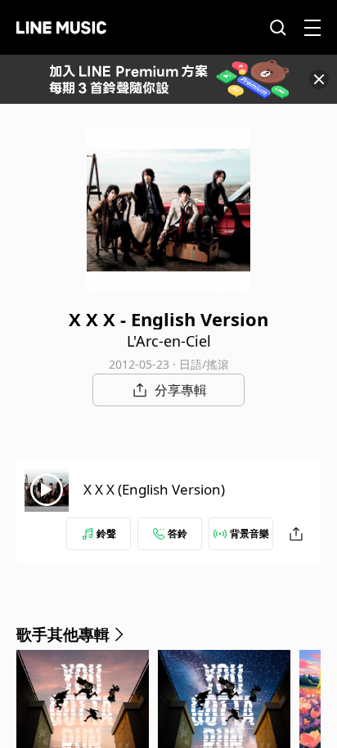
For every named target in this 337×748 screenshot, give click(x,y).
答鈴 (177, 533)
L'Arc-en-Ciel (169, 341)
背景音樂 (249, 533)
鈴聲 (106, 533)
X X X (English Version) (154, 489)
